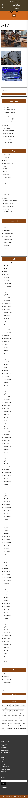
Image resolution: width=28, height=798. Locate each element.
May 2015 (6, 528)
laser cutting (14, 715)
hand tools (15, 713)
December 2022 (7, 303)
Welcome (6, 184)
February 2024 (7, 277)
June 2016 (6, 490)
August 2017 (6, 449)
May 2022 (6, 321)
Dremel (3, 710)
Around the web (8, 130)
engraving (16, 710)
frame (3, 713)
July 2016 (6, 487)
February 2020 (7, 373)
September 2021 (7, 338)
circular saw (10, 708)
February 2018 (7, 431)
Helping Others (7, 133)
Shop (5, 166)
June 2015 (6, 525)
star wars (4, 725)
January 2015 (7, 539)
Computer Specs (8, 203)
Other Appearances (8, 163)
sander (20, 720)
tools (3, 728)
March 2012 (6, 630)
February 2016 (7, 501)
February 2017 (7, 466)
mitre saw (4, 718)
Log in (5, 673)
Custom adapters (8, 239)
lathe (20, 715)
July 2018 (6, 417)
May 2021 (6, 350)
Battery (13, 705)
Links (5, 192)
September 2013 (7, 586)
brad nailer (23, 705)
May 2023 (6, 292)
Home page (6, 157)
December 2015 (7, 507)
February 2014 (7, 571)
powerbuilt (4, 720)
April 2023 (6, 295)
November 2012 (7, 609)
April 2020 (6, 367)
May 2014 (6, 562)
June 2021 (6, 347)
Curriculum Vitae (9, 109)
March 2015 (6, 533)
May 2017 (6, 458)
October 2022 (7, 309)
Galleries (6, 125)
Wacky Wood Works (14, 12)
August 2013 (6, 589)
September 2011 (7, 644)
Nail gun (10, 718)
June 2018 (6, 420)
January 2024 (7, 280)
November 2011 (7, 638)
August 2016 (6, 484)
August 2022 (7, 315)
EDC (11, 710)
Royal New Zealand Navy (9, 251)
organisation (16, 718)
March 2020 (6, 370)
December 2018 (7, 402)
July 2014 (6, 557)
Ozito (22, 718)
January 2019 (7, 399)
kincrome (4, 715)
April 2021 (6, 353)
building (4, 708)
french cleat (9, 713)
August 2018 (6, 414)
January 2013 (7, 606)
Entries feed (6, 676)
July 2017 (6, 452)
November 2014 (7, 545)
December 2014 (7, 542)
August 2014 (7, 554)
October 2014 (7, 548)
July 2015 (6, 522)
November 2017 (7, 440)
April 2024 (6, 271)
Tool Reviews (7, 122)
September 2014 (8, 551)
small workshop (17, 723)
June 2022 (6, 318)
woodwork (4, 730)
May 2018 (6, 423)
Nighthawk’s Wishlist (9, 206)
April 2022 (6, 324)
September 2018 (7, 411)
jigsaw (21, 713)
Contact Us (7, 189)
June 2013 (6, 595)
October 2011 (7, 641)
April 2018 (6, 426)
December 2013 (7, 577)
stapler (23, 723)
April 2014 (6, 565)
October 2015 (7, 513)
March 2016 (6, 498)
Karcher (5, 227)
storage (16, 725)
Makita (24, 715)
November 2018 (7, 405)
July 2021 (6, 344)
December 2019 (7, 379)
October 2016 (7, 478)
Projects (6, 128)
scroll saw (10, 723)
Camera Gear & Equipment (10, 200)
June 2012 (6, 621)
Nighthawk (4, 49)
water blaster (23, 728)
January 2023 (7, 300)
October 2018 (7, 408)
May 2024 (6, 268)
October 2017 (7, 443)
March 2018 (6, 429)
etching (21, 710)
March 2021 (6, 356)
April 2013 (6, 600)
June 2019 (6, 388)
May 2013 (6, 597)
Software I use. (8, 211)
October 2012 (7, 612)
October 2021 (7, 335)
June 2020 (6, 362)
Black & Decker (7, 154)
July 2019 (6, 385)
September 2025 (8, 263)
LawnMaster (6, 225)
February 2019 (7, 397)
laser (9, 715)
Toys (5, 181)
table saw (22, 725)
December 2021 (7, 332)
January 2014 (7, 574)
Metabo (5, 160)
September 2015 (7, 516)
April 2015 (6, 530)
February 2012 (7, 632)
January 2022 (7, 330)
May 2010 (6, 662)
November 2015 (7, 510)
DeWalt (21, 708)
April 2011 (6, 656)
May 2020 (6, 364)
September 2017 (7, 446)
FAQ (5, 116)
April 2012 (6, 627)
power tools (10, 720)
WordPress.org (7, 682)
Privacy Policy (7, 195)
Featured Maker (8, 119)
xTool (9, 730)
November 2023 (7, 286)
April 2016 (6, 496)
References (6, 245)
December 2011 (7, 635)
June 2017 (6, 455)
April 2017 (6, 461)
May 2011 (6, 653)
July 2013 (6, 592)
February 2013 (7, 603)
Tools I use (6, 142)
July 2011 (6, 650)
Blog (5, 107)
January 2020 (7, 376)
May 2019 (6, 391)
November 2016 (7, 475)
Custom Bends (7, 236)
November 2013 (7, 580)
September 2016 (7, 481)
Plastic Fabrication (8, 242)
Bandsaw (8, 705)
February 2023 (7, 298)
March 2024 (6, 274)
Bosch (17, 705)
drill (7, 710)
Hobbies (6, 248)
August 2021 (6, 341)
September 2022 (8, 312)
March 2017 (6, 463)
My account (7, 174)
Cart (5, 168)
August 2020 (7, 359)
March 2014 (6, 568)
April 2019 (6, 394)
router (16, 720)
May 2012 (6, 624)
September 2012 (7, 615)
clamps (16, 708)
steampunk (10, 725)
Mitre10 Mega (7, 230)
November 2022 (7, 306)
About (5, 186)
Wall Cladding (9, 728)
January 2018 (7, 434)
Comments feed (8, 679)
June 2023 (6, 289)
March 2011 (6, 659)
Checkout (6, 171)
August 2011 (6, 647)
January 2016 (7, 504)
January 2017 (7, 469)
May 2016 (6, 493)
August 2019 (6, 382)
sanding (4, 723)
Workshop (6, 140)
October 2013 (7, 583)
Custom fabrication (8, 233)
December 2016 (7, 472)
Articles (5, 105)
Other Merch (7, 177)
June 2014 (6, 560)
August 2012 (6, 618)
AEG (3, 705)
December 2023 (7, 283)
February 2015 (7, 536)
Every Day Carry (9, 112)
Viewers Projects (8, 136)
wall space (16, 728)
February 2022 (7, 327)
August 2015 (6, 519)
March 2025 (6, 265)
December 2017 (7, 437)
